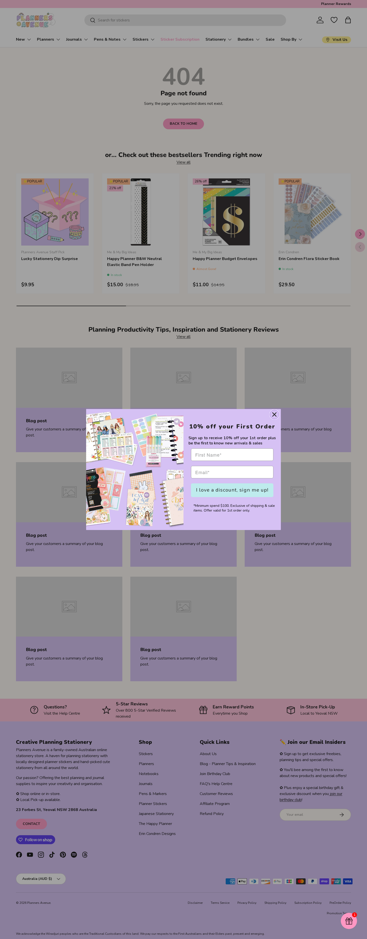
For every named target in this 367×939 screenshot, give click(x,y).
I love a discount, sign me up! (232, 490)
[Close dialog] (274, 414)
